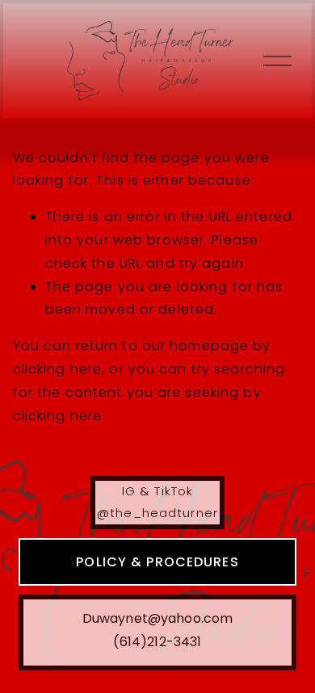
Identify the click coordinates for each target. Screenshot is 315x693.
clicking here (58, 369)
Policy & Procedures (157, 562)
